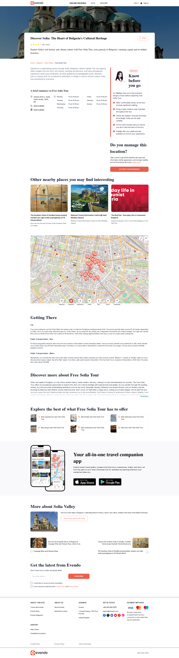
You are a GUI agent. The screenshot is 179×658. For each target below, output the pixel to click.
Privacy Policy (73, 586)
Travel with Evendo (37, 607)
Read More (145, 396)
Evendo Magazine (36, 615)
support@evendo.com (110, 611)
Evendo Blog (34, 611)
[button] (89, 268)
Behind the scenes (61, 611)
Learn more (136, 162)
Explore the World (78, 3)
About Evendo (59, 607)
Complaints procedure (38, 633)
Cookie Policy (60, 586)
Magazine (104, 3)
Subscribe (79, 576)
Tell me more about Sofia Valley (74, 518)
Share (144, 38)
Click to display (39, 106)
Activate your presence (129, 169)
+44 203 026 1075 (110, 607)
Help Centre (34, 629)
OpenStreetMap (37, 236)
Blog (93, 3)
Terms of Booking (85, 644)
